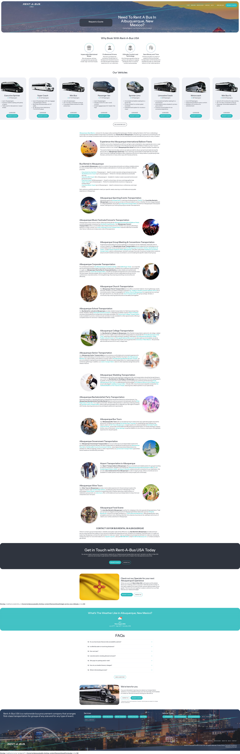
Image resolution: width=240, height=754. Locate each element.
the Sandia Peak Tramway (128, 423)
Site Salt (234, 747)
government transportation (124, 448)
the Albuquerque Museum (144, 336)
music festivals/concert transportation (109, 227)
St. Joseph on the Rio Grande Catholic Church (143, 290)
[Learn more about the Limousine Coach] (164, 87)
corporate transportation (98, 271)
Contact (234, 740)
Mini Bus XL (226, 96)
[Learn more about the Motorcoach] (195, 87)
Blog (229, 740)
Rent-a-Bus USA (200, 745)
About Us (224, 740)
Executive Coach (87, 180)
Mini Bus (72, 96)
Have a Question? (120, 677)
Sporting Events (107, 716)
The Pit (140, 200)
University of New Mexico (143, 339)
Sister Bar (90, 403)
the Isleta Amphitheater (108, 224)
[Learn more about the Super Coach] (42, 87)
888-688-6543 (124, 536)
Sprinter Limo (134, 96)
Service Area (217, 740)
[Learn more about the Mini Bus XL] (226, 87)
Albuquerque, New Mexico (87, 133)
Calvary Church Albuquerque (133, 292)
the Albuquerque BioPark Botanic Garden (125, 358)
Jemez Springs (120, 428)
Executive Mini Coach (88, 177)
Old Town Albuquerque (117, 425)
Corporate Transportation (92, 716)
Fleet (205, 740)
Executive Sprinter (11, 96)
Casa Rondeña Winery (98, 489)
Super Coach (42, 96)
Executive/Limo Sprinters (89, 172)
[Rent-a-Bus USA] (31, 5)
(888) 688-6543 (220, 5)
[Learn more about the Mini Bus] (73, 87)
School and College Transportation (128, 314)
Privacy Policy (221, 745)
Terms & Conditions (231, 745)
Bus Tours (143, 716)
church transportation (130, 294)
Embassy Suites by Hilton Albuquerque (120, 249)
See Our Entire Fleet (120, 124)
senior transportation (107, 362)
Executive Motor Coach (88, 185)
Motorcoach (195, 96)
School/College (133, 716)
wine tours (99, 493)
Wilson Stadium (133, 312)
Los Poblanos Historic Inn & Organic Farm (146, 382)
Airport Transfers (120, 716)
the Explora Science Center (102, 312)
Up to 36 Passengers (180, 716)
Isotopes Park (116, 200)
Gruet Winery (90, 491)
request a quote (110, 536)
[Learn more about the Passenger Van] (103, 87)
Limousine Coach (164, 96)
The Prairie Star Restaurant (135, 513)
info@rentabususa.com (140, 536)
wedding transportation (118, 384)
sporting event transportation (128, 203)
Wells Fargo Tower (125, 267)
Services (210, 740)
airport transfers (125, 469)
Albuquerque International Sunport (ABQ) (141, 467)
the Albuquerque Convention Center (137, 248)
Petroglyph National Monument (125, 338)
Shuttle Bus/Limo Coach (89, 174)
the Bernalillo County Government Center (98, 447)
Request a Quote (231, 5)
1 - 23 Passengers (167, 716)
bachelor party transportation (91, 404)
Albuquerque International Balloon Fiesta (127, 222)
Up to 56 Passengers (193, 716)
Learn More (11, 112)
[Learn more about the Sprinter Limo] (134, 87)
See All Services (89, 719)
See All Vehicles (206, 716)
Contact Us (126, 562)
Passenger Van (103, 96)
